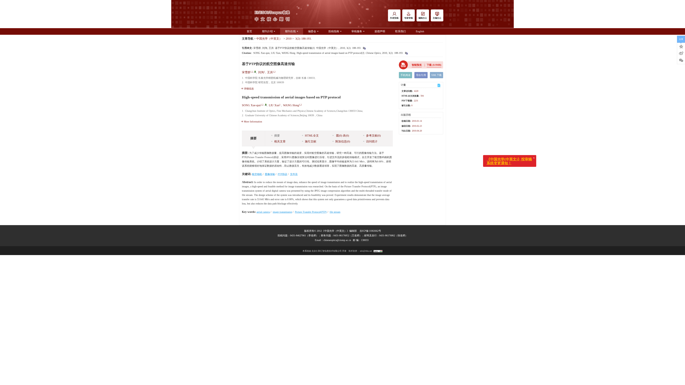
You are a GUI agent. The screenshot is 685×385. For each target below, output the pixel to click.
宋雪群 (246, 72)
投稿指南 (333, 31)
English (420, 31)
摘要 (277, 135)
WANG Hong (291, 105)
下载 (434, 65)
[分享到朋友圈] (681, 60)
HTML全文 (312, 135)
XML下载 (436, 75)
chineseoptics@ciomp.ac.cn (337, 240)
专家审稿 (408, 18)
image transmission (282, 212)
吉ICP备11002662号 (370, 231)
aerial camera (263, 212)
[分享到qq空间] (681, 46)
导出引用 (421, 75)
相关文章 (280, 141)
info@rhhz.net (366, 251)
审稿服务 (356, 31)
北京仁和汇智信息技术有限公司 (327, 251)
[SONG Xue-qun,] (266, 104)
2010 (288, 38)
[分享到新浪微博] (681, 53)
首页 (249, 31)
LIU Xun (274, 105)
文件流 (294, 174)
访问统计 (371, 141)
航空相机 (257, 174)
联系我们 (400, 31)
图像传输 (270, 174)
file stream (335, 212)
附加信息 (342, 141)
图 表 (342, 135)
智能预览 (417, 65)
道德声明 (379, 31)
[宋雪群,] (255, 71)
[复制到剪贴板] (364, 48)
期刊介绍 (267, 31)
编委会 (312, 31)
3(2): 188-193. (303, 38)
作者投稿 (394, 18)
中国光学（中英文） (269, 38)
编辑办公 (422, 18)
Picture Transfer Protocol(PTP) (311, 212)
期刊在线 (290, 31)
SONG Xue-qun (251, 105)
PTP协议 (282, 174)
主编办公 (437, 18)
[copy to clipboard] (406, 53)
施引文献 (310, 141)
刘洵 (261, 72)
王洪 (270, 72)
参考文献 (373, 135)
